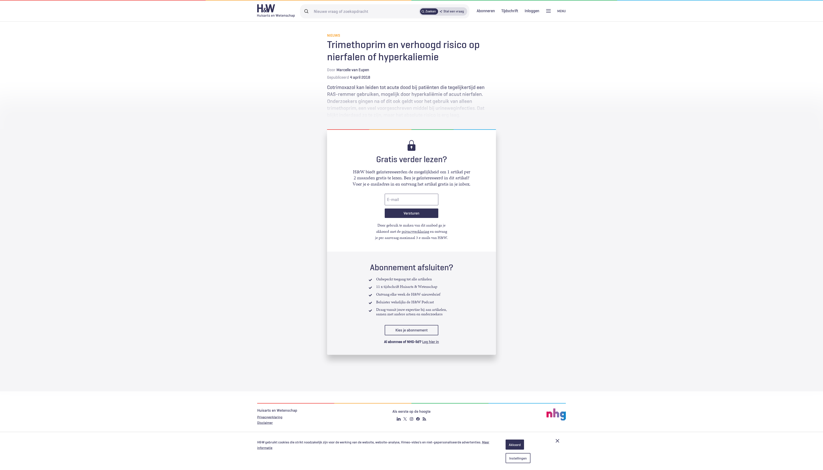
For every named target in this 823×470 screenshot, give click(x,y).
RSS (424, 419)
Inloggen (532, 11)
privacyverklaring (415, 231)
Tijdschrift (509, 10)
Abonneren (486, 10)
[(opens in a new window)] (514, 414)
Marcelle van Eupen (352, 69)
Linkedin (398, 419)
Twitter (405, 419)
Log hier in (430, 342)
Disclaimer (265, 423)
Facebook (418, 419)
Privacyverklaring (269, 417)
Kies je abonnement (411, 330)
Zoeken (430, 11)
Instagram (411, 419)
